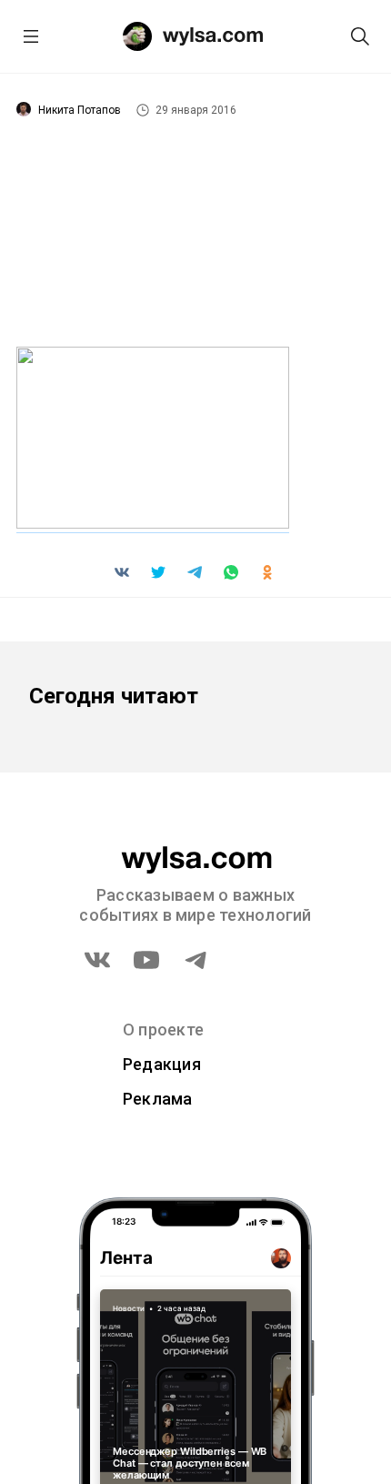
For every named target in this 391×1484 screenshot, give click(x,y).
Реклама (158, 1098)
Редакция (162, 1064)
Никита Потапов (79, 110)
